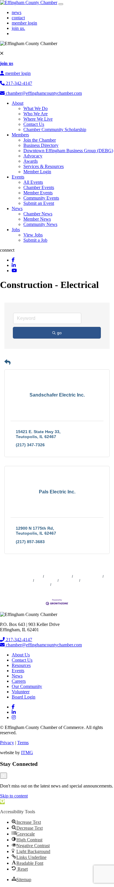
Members (20, 134)
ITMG (27, 752)
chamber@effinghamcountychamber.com (43, 93)
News (17, 208)
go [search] (59, 332)
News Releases (58, 576)
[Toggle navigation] (60, 4)
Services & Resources (43, 166)
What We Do (35, 108)
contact (18, 17)
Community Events (41, 197)
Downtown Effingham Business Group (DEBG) (68, 150)
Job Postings (46, 581)
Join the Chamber (39, 140)
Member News (37, 219)
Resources (21, 665)
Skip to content (14, 795)
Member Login (37, 171)
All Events (33, 182)
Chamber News (37, 213)
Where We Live (38, 118)
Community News (40, 224)
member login (24, 22)
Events (18, 176)
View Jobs (33, 234)
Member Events (38, 192)
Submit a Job (35, 240)
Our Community (27, 686)
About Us (21, 654)
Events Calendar (88, 576)
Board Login (23, 696)
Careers (19, 681)
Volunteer (21, 691)
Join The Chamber (67, 585)
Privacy (7, 742)
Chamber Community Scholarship (54, 129)
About (17, 103)
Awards (30, 161)
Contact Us (33, 124)
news (16, 12)
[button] (7, 362)
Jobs (16, 229)
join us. (18, 28)
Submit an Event (38, 203)
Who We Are (35, 113)
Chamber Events (38, 187)
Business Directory (40, 145)
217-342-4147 (18, 83)
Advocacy (32, 155)
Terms (23, 742)
